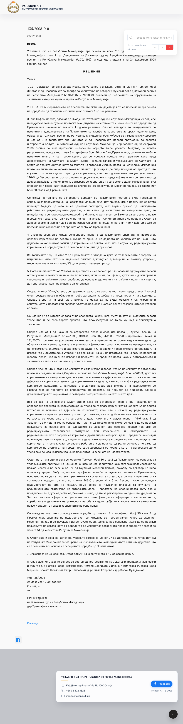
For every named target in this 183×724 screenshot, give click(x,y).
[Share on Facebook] (18, 639)
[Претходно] (155, 47)
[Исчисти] (170, 47)
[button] (174, 7)
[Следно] (162, 47)
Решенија (32, 623)
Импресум (156, 690)
